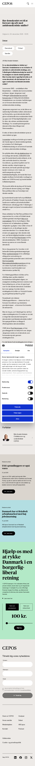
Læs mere (9, 491)
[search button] (28, 3)
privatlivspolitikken (26, 690)
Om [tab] (29, 350)
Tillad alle (17, 407)
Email (4, 679)
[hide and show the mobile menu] (32, 3)
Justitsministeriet (12, 254)
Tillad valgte (17, 413)
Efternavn (5, 669)
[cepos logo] (9, 648)
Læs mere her (8, 598)
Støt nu (19, 628)
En (3, 198)
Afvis (17, 419)
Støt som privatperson (12, 607)
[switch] (30, 387)
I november (6, 139)
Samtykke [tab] (6, 350)
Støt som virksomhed (26, 607)
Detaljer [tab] (17, 350)
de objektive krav (23, 153)
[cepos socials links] (15, 757)
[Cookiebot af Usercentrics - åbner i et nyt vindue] (25, 345)
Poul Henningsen (20, 238)
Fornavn (5, 660)
